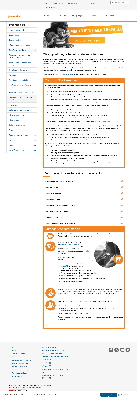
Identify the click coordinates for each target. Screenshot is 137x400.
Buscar (126, 2)
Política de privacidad (19, 366)
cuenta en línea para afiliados (76, 301)
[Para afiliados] (55, 16)
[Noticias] (35, 145)
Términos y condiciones (20, 373)
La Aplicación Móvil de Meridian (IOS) (55, 370)
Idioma (92, 3)
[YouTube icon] (122, 350)
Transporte (13, 105)
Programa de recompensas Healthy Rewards (19, 56)
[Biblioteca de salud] (118, 16)
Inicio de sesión (72, 3)
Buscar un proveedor (17, 35)
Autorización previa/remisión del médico (21, 64)
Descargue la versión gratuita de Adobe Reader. (26, 387)
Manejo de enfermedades (18, 80)
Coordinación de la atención (20, 70)
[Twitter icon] (116, 350)
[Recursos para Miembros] (35, 135)
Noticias (12, 145)
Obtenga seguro (77, 16)
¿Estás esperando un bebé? (20, 45)
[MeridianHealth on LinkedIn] (127, 350)
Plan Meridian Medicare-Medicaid (53, 350)
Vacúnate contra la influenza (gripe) (20, 86)
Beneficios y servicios (17, 50)
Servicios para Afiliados (70, 244)
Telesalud (12, 130)
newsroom (93, 16)
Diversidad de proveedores (21, 360)
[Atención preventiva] (35, 150)
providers (62, 16)
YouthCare (47, 359)
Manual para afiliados (102, 121)
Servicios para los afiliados (64, 74)
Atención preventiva (16, 115)
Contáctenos (16, 357)
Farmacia (12, 75)
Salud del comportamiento (19, 110)
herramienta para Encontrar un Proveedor (98, 291)
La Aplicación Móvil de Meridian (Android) (53, 376)
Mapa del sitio (17, 376)
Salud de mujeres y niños (18, 125)
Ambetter (46, 363)
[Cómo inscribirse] (35, 40)
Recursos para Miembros (18, 135)
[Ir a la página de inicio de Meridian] (14, 16)
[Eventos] (35, 140)
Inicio (46, 3)
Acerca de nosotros (18, 354)
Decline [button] (104, 395)
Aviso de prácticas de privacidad (23, 370)
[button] (125, 395)
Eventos (12, 140)
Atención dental (15, 120)
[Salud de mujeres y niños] (35, 125)
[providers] (67, 16)
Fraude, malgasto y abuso (21, 363)
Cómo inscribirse (15, 40)
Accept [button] (113, 395)
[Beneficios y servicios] (35, 50)
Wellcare (46, 366)
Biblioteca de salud (109, 16)
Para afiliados (48, 16)
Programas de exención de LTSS (21, 92)
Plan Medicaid (17, 24)
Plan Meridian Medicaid (50, 347)
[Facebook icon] (111, 350)
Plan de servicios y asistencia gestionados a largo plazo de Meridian (55, 355)
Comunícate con (49, 7)
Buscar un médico (57, 3)
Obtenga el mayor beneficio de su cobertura (22, 99)
